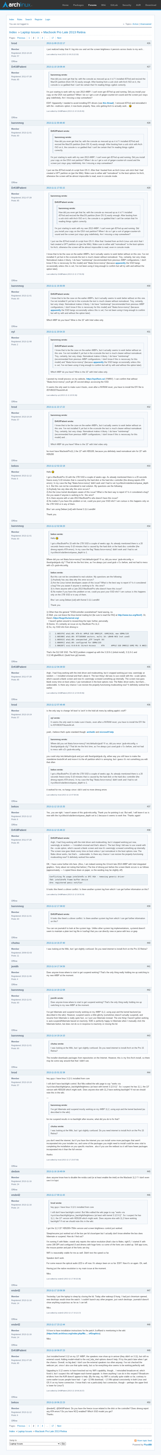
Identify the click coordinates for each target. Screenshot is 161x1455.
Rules (19, 19)
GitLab (114, 5)
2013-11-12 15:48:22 (56, 830)
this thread (108, 103)
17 (53, 38)
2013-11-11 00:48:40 (56, 123)
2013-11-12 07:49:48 (56, 705)
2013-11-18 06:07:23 (56, 1350)
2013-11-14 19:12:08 (56, 990)
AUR (138, 5)
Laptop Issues (30, 32)
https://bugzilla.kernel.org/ (66, 618)
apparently (120, 263)
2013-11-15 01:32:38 (56, 1072)
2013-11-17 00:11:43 (56, 1195)
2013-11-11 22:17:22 (56, 407)
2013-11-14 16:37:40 (56, 943)
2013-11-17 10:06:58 (56, 1290)
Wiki (103, 5)
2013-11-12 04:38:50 (56, 667)
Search (28, 19)
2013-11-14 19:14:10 (56, 1035)
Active (135, 24)
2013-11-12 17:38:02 (56, 906)
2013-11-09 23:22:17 (56, 43)
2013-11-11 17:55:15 (56, 188)
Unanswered (145, 24)
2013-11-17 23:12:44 (56, 1324)
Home (65, 5)
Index (11, 19)
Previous (21, 38)
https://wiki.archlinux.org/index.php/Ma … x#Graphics (73, 1333)
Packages (78, 5)
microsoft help (107, 732)
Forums (92, 5)
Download (150, 5)
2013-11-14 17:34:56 (56, 966)
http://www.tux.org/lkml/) (130, 615)
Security (126, 5)
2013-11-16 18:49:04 (56, 1171)
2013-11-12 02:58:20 (56, 526)
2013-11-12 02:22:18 (56, 466)
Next (59, 38)
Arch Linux (17, 5)
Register (38, 19)
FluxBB (148, 1444)
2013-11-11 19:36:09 (56, 286)
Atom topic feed (144, 1440)
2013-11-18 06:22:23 (56, 1402)
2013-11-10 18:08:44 (56, 67)
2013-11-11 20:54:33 (56, 332)
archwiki (91, 732)
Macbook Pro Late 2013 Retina (64, 32)
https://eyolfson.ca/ (95, 379)
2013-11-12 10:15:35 (56, 806)
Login (47, 19)
